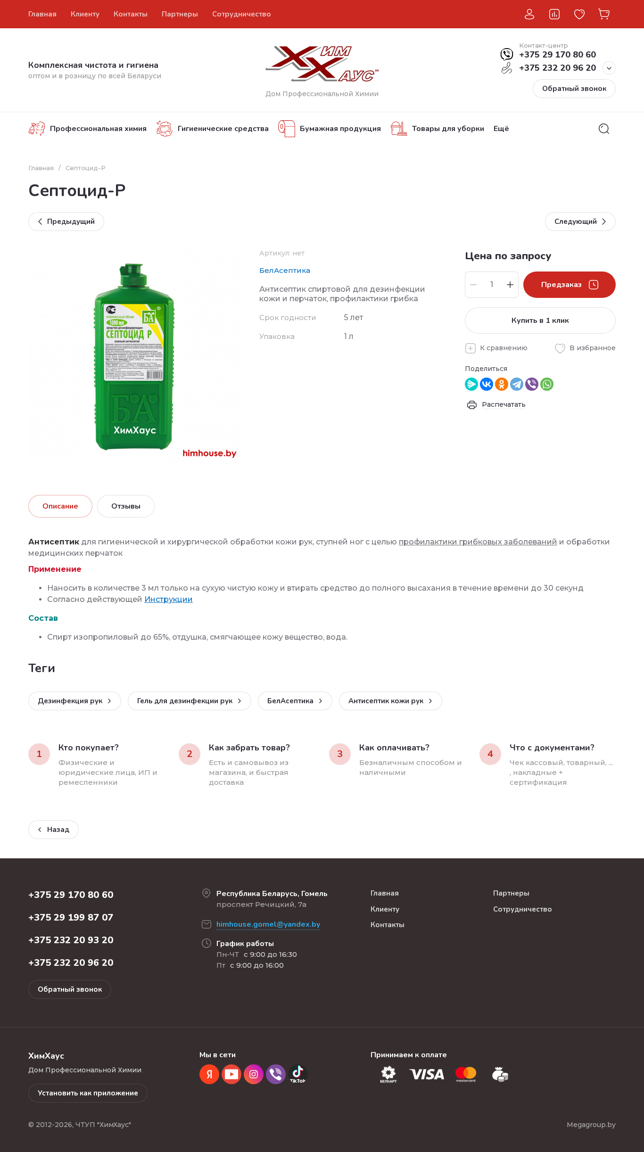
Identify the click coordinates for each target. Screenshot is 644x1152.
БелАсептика (284, 270)
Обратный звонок (574, 88)
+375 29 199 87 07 (70, 917)
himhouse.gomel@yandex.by (268, 924)
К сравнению (504, 348)
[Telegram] (516, 384)
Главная (41, 168)
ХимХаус (419, 14)
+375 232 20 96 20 (557, 68)
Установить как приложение (88, 1093)
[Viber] (531, 384)
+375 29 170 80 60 (557, 54)
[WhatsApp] (546, 384)
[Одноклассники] (501, 384)
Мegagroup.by (591, 1124)
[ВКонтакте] (486, 384)
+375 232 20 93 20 (70, 940)
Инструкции (168, 599)
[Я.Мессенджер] (471, 384)
